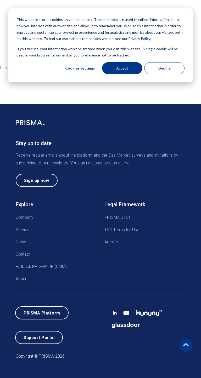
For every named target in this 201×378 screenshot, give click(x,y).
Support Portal (39, 337)
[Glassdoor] (126, 324)
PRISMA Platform (42, 313)
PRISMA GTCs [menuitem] (117, 217)
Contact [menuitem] (23, 253)
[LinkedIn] (115, 311)
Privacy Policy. (139, 38)
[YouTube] (126, 311)
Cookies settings (80, 68)
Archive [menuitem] (111, 241)
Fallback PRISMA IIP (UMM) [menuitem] (41, 266)
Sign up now (36, 180)
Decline (164, 68)
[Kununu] (149, 311)
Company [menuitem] (25, 217)
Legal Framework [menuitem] (124, 204)
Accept (122, 68)
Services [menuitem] (24, 229)
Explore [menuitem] (24, 204)
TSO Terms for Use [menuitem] (121, 229)
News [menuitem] (21, 241)
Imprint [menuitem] (22, 278)
